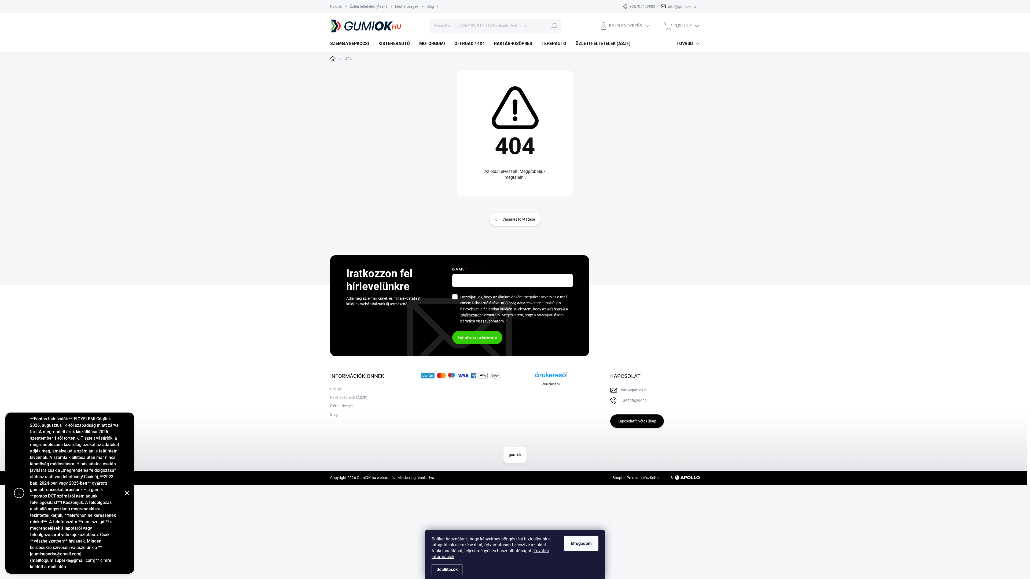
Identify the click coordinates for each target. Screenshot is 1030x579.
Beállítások (447, 569)
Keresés (554, 26)
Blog (430, 6)
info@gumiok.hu (635, 390)
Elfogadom (581, 543)
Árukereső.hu (551, 383)
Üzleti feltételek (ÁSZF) (368, 6)
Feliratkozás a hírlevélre (477, 337)
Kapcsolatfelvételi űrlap (636, 421)
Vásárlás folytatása (518, 219)
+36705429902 (634, 401)
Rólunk (336, 6)
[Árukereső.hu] (551, 376)
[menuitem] (351, 44)
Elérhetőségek (406, 6)
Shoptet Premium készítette (636, 478)
